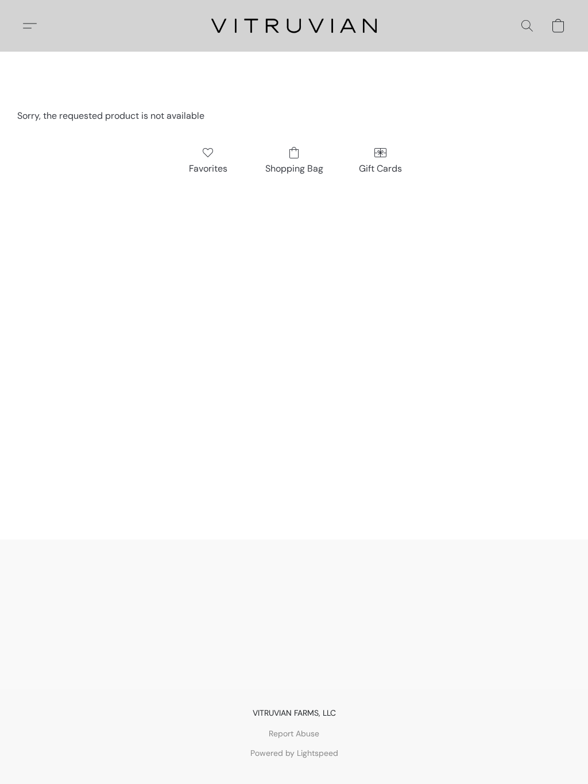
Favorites (208, 168)
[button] (294, 26)
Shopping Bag (294, 168)
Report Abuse (294, 733)
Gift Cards (380, 168)
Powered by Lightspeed (294, 753)
